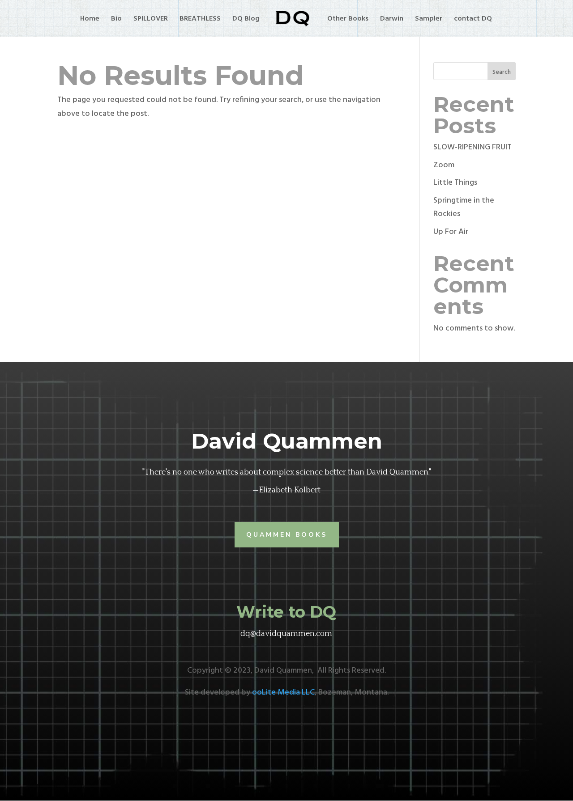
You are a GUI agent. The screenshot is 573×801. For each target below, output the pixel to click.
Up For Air (450, 231)
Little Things (455, 182)
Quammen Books (286, 534)
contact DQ (473, 20)
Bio (116, 20)
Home (89, 20)
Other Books (347, 20)
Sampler (428, 20)
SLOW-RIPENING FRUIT (472, 147)
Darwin (391, 20)
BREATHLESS (200, 20)
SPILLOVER (150, 20)
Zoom (443, 165)
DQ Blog (246, 20)
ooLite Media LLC (283, 692)
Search (501, 72)
